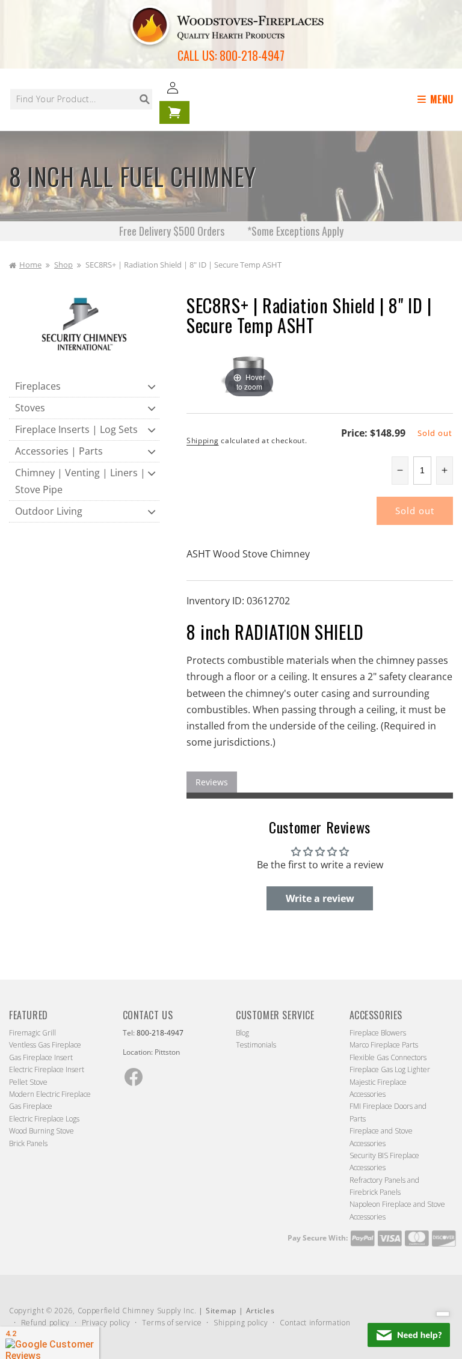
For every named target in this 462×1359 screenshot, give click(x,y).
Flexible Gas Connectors (388, 1057)
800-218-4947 (252, 55)
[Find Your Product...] (144, 99)
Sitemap (221, 1310)
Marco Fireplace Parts (384, 1045)
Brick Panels (28, 1143)
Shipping (202, 440)
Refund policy (45, 1323)
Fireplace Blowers (378, 1033)
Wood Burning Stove (41, 1131)
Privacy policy (106, 1323)
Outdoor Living (48, 511)
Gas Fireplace (30, 1106)
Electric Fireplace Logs (44, 1119)
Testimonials (256, 1045)
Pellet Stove (28, 1082)
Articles (260, 1310)
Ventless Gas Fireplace (45, 1045)
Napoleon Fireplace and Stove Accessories (397, 1210)
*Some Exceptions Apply (295, 231)
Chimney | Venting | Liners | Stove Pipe (80, 480)
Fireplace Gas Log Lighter (390, 1069)
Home (30, 264)
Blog (242, 1033)
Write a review (320, 898)
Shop (63, 264)
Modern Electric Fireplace (50, 1094)
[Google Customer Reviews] (49, 1343)
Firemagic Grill (32, 1033)
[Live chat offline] (409, 1335)
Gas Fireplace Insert (41, 1057)
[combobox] (81, 99)
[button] (437, 99)
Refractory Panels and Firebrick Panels (384, 1186)
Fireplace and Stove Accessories (381, 1137)
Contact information (315, 1323)
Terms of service (172, 1323)
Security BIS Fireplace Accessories (384, 1161)
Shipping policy (241, 1323)
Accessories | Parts (59, 451)
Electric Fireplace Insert (46, 1069)
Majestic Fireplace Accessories (378, 1088)
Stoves (30, 407)
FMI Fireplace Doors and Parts (388, 1112)
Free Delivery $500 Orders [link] (173, 231)
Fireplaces (38, 386)
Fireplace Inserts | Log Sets (76, 429)
